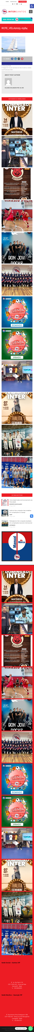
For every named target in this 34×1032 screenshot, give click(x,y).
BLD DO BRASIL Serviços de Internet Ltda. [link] (22, 1030)
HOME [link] (7, 1)
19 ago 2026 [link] (12, 516)
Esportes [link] (12, 504)
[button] (30, 1028)
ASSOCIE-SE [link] (13, 1)
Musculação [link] (18, 504)
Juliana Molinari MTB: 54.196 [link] (14, 88)
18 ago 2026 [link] (12, 527)
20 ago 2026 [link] (12, 505)
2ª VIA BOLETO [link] (22, 1)
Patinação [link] (12, 525)
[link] (32, 6)
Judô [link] (10, 514)
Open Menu (30, 11)
